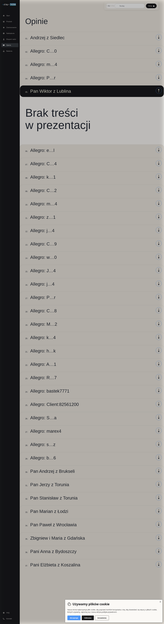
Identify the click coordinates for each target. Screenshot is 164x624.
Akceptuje (74, 618)
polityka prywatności (109, 612)
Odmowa (87, 618)
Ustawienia (101, 618)
